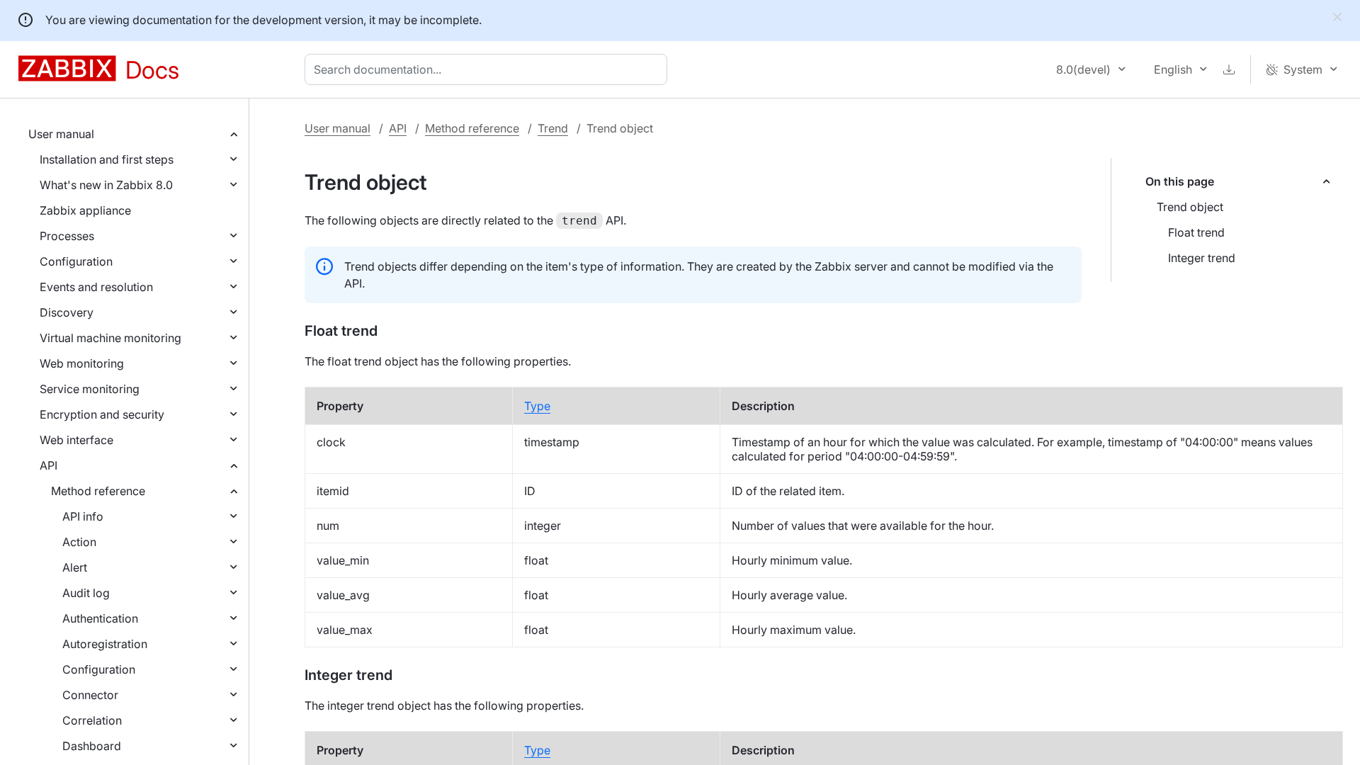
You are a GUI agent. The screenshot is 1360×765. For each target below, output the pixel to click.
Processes (67, 236)
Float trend (1196, 232)
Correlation (92, 720)
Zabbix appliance (85, 210)
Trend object (1190, 207)
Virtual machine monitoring (110, 338)
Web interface (76, 440)
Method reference (98, 491)
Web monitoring (82, 363)
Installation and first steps (107, 159)
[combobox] (489, 69)
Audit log (86, 593)
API (48, 465)
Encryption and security (102, 414)
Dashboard (91, 746)
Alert (74, 567)
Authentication (100, 618)
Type (537, 406)
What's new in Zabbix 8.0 (106, 185)
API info (82, 516)
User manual (61, 134)
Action (79, 542)
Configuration (76, 261)
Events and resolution (96, 287)
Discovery (67, 312)
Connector (90, 695)
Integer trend (1201, 258)
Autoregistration (104, 644)
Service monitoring (90, 389)
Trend (553, 128)
